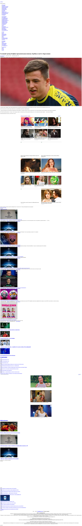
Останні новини (3, 357)
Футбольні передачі (5, 13)
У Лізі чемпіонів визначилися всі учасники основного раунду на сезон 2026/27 (11, 256)
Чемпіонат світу (4, 9)
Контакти (3, 39)
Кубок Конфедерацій (5, 27)
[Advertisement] (6, 474)
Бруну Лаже (2, 207)
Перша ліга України (5, 7)
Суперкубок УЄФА (5, 18)
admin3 (8, 221)
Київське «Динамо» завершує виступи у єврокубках (10, 329)
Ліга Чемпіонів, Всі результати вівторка (7, 355)
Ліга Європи (4, 17)
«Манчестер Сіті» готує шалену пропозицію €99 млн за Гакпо (9, 368)
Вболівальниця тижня (5, 12)
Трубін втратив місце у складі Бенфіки (7, 338)
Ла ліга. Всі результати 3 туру (4, 359)
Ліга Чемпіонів (4, 16)
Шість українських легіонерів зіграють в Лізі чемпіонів (8, 319)
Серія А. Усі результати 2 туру (7, 501)
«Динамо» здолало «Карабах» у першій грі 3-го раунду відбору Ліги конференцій (15, 346)
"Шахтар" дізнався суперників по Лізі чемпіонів (7, 231)
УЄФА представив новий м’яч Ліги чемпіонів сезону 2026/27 (9, 300)
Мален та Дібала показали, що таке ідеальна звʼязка (10, 432)
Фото (3, 36)
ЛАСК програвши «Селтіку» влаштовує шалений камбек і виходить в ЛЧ (11, 219)
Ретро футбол (4, 14)
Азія (2, 25)
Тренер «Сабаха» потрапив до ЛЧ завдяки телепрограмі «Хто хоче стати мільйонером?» (13, 287)
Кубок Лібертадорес (5, 30)
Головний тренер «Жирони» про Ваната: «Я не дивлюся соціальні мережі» (11, 373)
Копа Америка (4, 28)
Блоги (3, 33)
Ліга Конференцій (4, 45)
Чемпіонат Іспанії (4, 22)
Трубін (5, 207)
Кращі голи (3, 35)
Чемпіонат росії (4, 23)
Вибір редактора (4, 420)
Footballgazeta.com (40, 511)
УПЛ (3, 42)
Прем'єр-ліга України (5, 6)
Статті (3, 32)
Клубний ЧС (4, 26)
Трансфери (3, 5)
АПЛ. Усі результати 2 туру (4, 362)
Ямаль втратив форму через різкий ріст (6, 370)
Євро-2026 (3, 10)
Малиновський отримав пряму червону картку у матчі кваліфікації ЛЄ (10, 494)
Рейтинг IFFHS (4, 34)
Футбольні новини (5, 38)
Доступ (3, 31)
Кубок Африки (4, 29)
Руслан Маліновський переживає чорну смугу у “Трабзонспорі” (9, 365)
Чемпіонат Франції (5, 21)
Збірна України (4, 43)
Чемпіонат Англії (4, 19)
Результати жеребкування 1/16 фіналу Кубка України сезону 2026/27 (10, 491)
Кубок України (4, 8)
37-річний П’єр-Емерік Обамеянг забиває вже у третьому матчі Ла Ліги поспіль (12, 364)
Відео (3, 37)
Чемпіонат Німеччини (5, 20)
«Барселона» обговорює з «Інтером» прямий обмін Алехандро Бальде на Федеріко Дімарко (13, 367)
